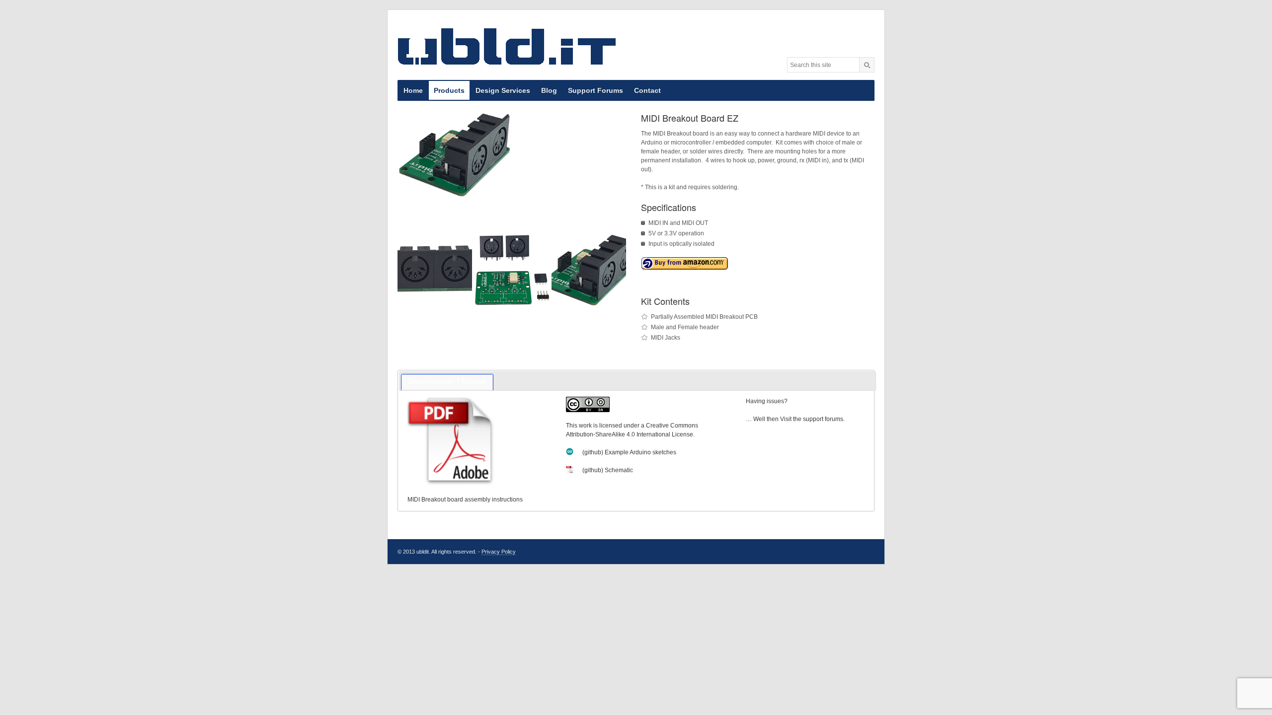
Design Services (503, 90)
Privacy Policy (498, 552)
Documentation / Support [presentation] (447, 381)
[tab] (447, 382)
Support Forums (595, 90)
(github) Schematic (607, 470)
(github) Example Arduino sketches (629, 452)
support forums (823, 419)
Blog (549, 90)
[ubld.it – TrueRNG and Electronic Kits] (507, 46)
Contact (647, 90)
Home (413, 90)
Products (449, 90)
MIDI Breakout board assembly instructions (465, 499)
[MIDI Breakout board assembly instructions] (477, 441)
